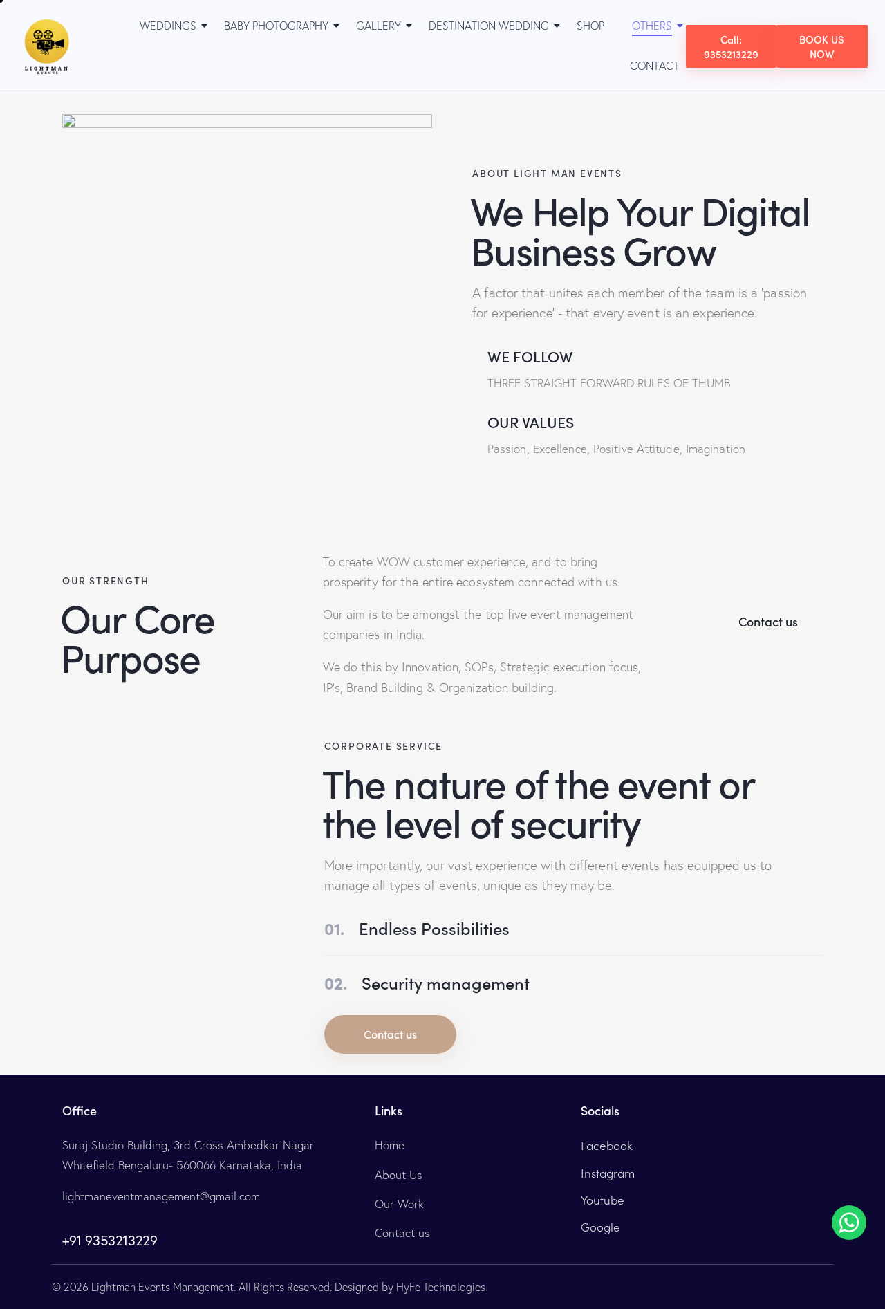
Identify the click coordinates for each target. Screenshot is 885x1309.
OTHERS (652, 26)
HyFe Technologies (440, 1287)
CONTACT (654, 66)
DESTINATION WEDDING (489, 26)
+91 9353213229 (109, 1240)
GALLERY (378, 26)
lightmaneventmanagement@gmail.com (161, 1196)
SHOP (590, 26)
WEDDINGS (168, 26)
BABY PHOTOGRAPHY (276, 26)
